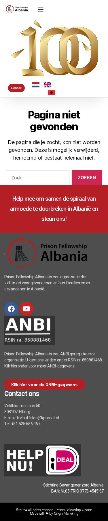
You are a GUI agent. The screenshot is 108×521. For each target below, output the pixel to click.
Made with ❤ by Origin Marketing (54, 514)
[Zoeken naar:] (36, 178)
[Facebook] (11, 309)
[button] (41, 9)
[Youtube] (26, 309)
